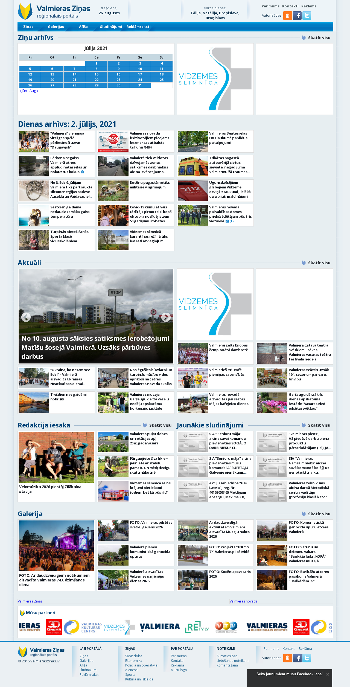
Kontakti (290, 6)
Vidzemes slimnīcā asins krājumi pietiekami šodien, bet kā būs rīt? (150, 488)
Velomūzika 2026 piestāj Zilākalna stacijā (50, 489)
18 (162, 74)
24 (140, 79)
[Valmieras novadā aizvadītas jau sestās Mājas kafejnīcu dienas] (193, 403)
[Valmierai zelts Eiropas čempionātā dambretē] (193, 353)
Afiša (83, 26)
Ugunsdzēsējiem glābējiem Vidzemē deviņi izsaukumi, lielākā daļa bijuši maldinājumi (230, 189)
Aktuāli (29, 262)
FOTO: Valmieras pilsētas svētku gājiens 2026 (151, 524)
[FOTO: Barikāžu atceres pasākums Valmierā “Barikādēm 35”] (272, 580)
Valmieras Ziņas (30, 601)
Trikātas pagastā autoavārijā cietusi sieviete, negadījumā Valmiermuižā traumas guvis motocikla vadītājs (230, 167)
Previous (26, 317)
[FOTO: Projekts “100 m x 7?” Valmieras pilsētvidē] (193, 555)
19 (30, 79)
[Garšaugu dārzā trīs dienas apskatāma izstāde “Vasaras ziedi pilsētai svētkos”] (272, 403)
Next (166, 317)
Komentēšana (227, 665)
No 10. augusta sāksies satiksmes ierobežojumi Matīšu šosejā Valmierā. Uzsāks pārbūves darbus (95, 347)
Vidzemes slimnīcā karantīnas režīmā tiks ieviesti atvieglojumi (149, 236)
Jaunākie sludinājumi (210, 424)
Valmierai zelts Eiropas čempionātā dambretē (228, 347)
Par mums (270, 6)
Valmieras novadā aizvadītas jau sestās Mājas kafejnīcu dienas (228, 399)
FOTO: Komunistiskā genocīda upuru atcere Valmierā (308, 527)
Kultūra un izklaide (139, 679)
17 (140, 74)
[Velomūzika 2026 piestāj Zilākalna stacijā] (56, 457)
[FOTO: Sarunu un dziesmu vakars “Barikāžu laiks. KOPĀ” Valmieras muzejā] (272, 555)
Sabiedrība (133, 656)
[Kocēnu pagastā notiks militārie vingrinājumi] (113, 191)
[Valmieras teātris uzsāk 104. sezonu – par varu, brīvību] (272, 378)
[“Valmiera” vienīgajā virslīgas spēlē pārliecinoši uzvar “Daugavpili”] (34, 141)
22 (96, 79)
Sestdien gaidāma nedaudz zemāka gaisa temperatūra (70, 212)
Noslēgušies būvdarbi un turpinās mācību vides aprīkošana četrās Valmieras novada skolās (151, 376)
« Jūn (23, 90)
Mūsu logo (179, 670)
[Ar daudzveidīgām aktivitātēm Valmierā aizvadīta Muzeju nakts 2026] (193, 531)
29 (96, 85)
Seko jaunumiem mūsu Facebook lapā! (289, 674)
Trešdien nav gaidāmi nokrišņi (68, 396)
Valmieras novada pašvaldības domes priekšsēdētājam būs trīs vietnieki (230, 214)
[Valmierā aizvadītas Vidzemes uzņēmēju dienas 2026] (113, 580)
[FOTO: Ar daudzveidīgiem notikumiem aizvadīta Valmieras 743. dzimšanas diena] (56, 546)
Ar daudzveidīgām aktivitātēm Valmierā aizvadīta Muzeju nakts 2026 (229, 529)
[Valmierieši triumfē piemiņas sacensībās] (193, 378)
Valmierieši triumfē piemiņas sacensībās (226, 372)
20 (52, 79)
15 (96, 74)
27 (52, 85)
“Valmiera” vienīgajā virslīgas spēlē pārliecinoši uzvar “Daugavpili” (67, 140)
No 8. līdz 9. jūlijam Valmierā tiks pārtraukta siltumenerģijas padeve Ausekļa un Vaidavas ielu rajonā (71, 191)
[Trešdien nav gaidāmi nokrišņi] (34, 403)
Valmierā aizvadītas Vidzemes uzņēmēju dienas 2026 (147, 576)
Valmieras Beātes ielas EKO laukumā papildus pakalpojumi (228, 138)
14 (74, 74)
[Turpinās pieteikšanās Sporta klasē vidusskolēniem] (34, 240)
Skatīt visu (319, 37)
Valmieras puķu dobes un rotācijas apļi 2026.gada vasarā (149, 438)
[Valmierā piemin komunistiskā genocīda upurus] (113, 555)
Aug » (34, 90)
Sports (130, 674)
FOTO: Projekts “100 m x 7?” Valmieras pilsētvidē (229, 549)
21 (74, 79)
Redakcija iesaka (44, 424)
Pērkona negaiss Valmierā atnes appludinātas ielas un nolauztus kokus (69, 164)
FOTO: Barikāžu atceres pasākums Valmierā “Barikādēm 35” (309, 576)
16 (118, 74)
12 (30, 74)
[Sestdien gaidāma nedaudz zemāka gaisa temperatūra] (34, 215)
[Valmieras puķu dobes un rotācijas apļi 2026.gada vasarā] (113, 442)
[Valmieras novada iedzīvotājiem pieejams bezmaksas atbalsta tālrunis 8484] (113, 141)
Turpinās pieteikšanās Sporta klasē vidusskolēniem (69, 236)
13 (52, 74)
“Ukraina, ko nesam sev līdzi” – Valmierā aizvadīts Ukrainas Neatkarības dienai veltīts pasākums (70, 379)
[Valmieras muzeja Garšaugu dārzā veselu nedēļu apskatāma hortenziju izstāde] (113, 403)
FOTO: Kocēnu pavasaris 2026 (229, 574)
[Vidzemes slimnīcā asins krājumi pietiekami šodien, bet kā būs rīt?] (113, 491)
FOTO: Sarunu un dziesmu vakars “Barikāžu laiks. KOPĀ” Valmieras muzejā (307, 554)
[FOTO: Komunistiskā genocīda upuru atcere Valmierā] (272, 531)
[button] (297, 18)
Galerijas (56, 26)
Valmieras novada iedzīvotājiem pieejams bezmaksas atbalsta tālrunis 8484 (149, 140)
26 (30, 85)
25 (162, 79)
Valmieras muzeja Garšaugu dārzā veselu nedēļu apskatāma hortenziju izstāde (149, 401)
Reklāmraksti (139, 26)
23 (118, 79)
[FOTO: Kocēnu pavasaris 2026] (193, 580)
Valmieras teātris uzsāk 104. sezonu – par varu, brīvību (309, 374)
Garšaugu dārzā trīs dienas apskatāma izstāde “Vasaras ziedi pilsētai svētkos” (307, 401)
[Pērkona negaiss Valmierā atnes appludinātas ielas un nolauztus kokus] (34, 166)
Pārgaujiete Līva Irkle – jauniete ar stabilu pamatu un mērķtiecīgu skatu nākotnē (150, 465)
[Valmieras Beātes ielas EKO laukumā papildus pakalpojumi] (193, 141)
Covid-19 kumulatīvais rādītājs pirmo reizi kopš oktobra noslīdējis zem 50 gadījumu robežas (150, 214)
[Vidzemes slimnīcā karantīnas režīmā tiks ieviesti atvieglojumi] (113, 240)
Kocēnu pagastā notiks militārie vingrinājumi (150, 185)
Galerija (30, 513)
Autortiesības (227, 656)
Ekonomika (133, 660)
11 (162, 68)
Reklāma (309, 6)
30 (118, 85)
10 (140, 68)
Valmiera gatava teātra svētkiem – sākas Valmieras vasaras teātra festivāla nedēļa (310, 352)
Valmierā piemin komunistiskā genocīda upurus (150, 552)
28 (74, 85)
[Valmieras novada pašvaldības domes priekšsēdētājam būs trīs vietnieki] (193, 215)
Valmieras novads (243, 601)
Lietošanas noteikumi (233, 660)
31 (140, 85)
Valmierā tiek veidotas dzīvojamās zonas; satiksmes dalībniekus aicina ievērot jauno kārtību (149, 167)
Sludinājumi (111, 26)
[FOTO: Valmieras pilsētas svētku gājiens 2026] (113, 531)
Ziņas (28, 26)
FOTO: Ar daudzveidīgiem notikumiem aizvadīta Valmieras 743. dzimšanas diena (54, 580)
